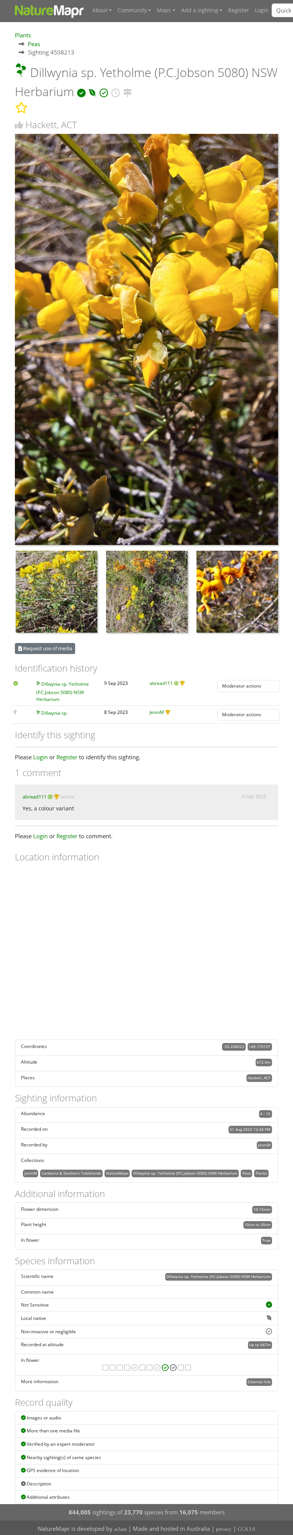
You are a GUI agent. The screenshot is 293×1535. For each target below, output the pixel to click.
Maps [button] (164, 10)
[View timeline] (115, 91)
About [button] (100, 10)
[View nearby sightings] (127, 91)
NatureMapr (117, 1173)
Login (262, 10)
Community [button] (132, 10)
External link (259, 1381)
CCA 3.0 (246, 1529)
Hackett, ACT (259, 1077)
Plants (23, 35)
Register (238, 10)
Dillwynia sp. (54, 713)
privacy (224, 1529)
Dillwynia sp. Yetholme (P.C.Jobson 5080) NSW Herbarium (62, 691)
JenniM (157, 712)
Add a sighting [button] (199, 10)
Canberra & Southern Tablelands (71, 1173)
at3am (120, 1529)
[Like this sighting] (19, 124)
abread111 (161, 683)
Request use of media (47, 648)
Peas (34, 44)
